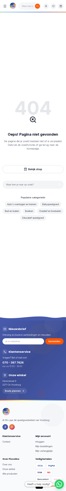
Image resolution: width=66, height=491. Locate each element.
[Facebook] (5, 427)
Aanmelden (54, 341)
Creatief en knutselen (50, 211)
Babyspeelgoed (50, 204)
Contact (6, 441)
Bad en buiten (12, 211)
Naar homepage (35, 159)
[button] (59, 484)
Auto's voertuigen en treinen (21, 204)
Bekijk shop (35, 169)
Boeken (29, 211)
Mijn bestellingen (43, 446)
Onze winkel (8, 469)
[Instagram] (12, 427)
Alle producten (9, 473)
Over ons (7, 464)
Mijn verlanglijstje (44, 451)
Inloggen (39, 441)
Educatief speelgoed (33, 217)
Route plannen (13, 391)
